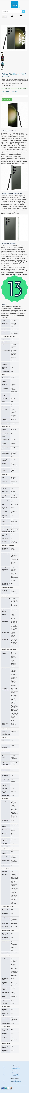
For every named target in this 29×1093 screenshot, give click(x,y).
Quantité (4, 94)
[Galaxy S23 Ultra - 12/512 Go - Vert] (14, 38)
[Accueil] (15, 4)
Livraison (16, 1074)
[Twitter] (5, 1088)
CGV (16, 1080)
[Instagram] (11, 1088)
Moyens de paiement (16, 1081)
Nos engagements (16, 1068)
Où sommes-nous (16, 1073)
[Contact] (8, 1088)
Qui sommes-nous (16, 1067)
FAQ (16, 1083)
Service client (16, 1075)
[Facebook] (2, 1088)
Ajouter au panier (7, 99)
